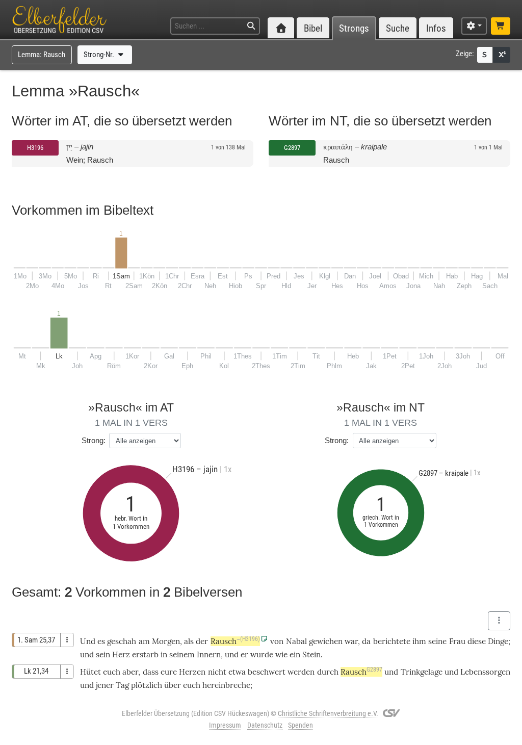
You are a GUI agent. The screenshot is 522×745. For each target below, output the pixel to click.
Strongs (354, 28)
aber (130, 672)
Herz (121, 654)
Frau (457, 641)
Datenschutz (264, 725)
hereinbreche (226, 685)
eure (169, 672)
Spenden (300, 725)
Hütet (90, 672)
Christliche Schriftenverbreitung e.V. (328, 713)
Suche (397, 28)
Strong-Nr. (100, 54)
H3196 (35, 147)
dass (151, 672)
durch (327, 672)
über (172, 685)
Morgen (166, 641)
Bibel (313, 28)
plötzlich (146, 685)
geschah (121, 641)
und (391, 672)
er (244, 654)
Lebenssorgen (485, 672)
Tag (122, 685)
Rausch (235, 641)
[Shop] (500, 26)
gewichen (326, 641)
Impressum (225, 725)
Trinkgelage (421, 672)
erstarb (145, 654)
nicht (217, 672)
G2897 (292, 147)
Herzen (192, 672)
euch (111, 672)
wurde (261, 654)
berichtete (391, 641)
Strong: (94, 440)
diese (476, 641)
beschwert (266, 672)
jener (105, 685)
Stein (311, 654)
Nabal (296, 641)
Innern (209, 654)
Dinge (498, 641)
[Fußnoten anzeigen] (501, 55)
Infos (436, 28)
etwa (237, 672)
